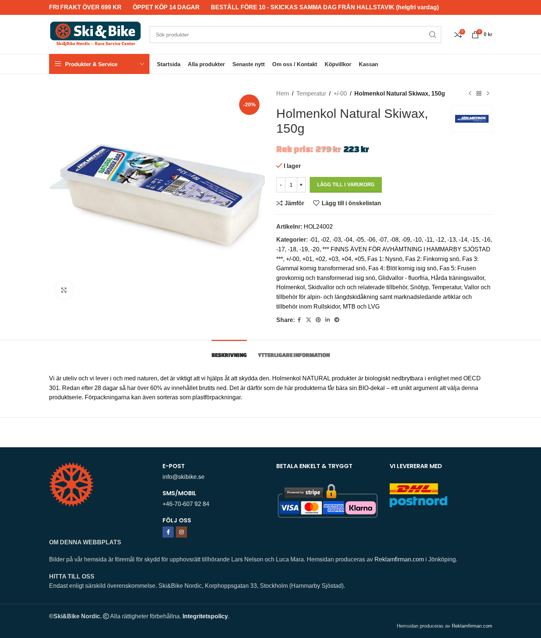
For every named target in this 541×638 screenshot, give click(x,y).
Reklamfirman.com (399, 559)
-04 (348, 239)
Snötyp (419, 287)
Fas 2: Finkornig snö (432, 259)
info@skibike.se (183, 477)
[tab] (229, 351)
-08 (394, 239)
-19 (303, 249)
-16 (486, 239)
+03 (333, 259)
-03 (336, 239)
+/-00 (340, 93)
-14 (463, 239)
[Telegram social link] (337, 320)
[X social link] (308, 320)
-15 (474, 239)
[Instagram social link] (181, 532)
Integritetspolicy (205, 616)
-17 (280, 249)
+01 (307, 259)
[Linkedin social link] (327, 320)
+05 (359, 259)
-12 (440, 239)
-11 (429, 239)
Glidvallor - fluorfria (403, 278)
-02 (325, 239)
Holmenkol (290, 287)
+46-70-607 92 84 (185, 504)
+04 (346, 259)
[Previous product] (470, 93)
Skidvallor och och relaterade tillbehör (357, 287)
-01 (313, 239)
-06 (371, 239)
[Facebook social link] (299, 320)
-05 (359, 239)
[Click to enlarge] (64, 290)
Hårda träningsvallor (457, 278)
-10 (417, 239)
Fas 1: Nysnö (384, 259)
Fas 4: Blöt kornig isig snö (402, 268)
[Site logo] (95, 34)
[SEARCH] (432, 34)
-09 (406, 239)
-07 (383, 239)
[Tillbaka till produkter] (478, 93)
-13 (451, 239)
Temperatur (311, 93)
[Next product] (487, 93)
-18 (292, 249)
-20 (315, 249)
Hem (282, 93)
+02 (320, 259)
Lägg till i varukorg (345, 184)
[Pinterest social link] (318, 320)
